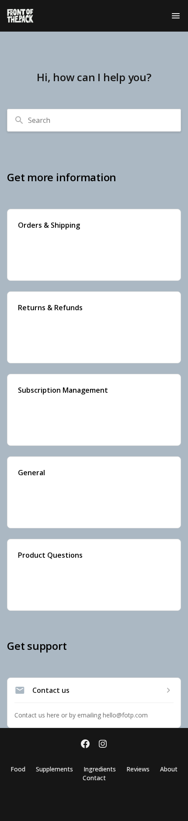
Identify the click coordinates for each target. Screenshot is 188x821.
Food (17, 769)
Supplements (54, 769)
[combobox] (94, 120)
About (169, 769)
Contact (94, 778)
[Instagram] (102, 745)
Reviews (138, 769)
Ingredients (100, 769)
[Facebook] (85, 745)
